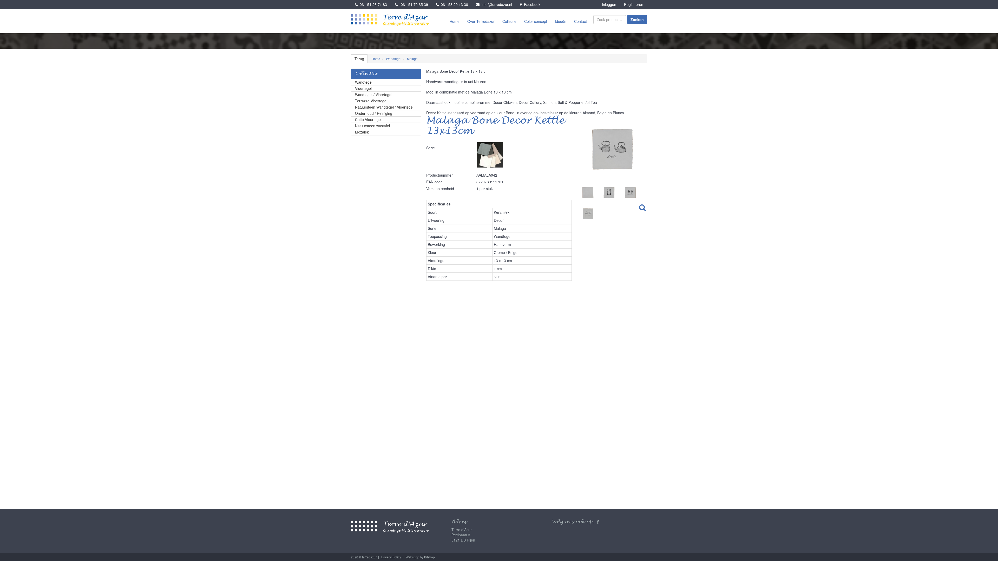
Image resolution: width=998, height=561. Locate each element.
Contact (580, 21)
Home (454, 21)
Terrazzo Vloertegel (371, 100)
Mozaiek (362, 132)
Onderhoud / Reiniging (373, 113)
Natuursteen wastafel (372, 125)
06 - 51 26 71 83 (372, 4)
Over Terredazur (481, 21)
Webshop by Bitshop (420, 557)
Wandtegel (363, 82)
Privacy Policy (391, 557)
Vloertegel (363, 88)
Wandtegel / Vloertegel (373, 94)
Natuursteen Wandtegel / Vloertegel (384, 107)
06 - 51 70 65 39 (413, 4)
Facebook (531, 4)
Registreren (633, 4)
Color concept (535, 21)
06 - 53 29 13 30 (453, 4)
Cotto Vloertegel (368, 119)
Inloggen (609, 4)
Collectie (509, 21)
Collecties (366, 74)
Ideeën (560, 21)
